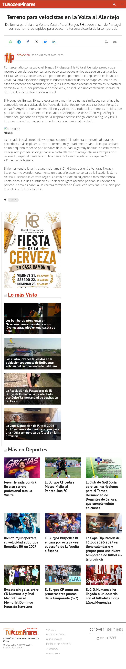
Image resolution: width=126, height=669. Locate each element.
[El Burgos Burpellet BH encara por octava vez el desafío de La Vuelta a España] (63, 523)
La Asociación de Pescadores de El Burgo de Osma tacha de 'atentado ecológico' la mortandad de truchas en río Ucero (32, 395)
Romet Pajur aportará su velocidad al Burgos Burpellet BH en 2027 (21, 542)
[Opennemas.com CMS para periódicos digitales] (106, 633)
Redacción (23, 55)
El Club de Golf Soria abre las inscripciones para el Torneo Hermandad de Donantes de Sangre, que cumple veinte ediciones (102, 495)
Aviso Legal (52, 648)
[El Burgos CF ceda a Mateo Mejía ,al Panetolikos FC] (63, 467)
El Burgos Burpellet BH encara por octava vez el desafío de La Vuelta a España (62, 544)
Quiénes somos (54, 639)
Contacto (51, 629)
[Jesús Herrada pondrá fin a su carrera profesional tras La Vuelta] (22, 467)
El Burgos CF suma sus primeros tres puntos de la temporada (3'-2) (61, 593)
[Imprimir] (106, 42)
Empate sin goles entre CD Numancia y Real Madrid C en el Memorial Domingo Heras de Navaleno (21, 598)
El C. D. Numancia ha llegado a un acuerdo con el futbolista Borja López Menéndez (102, 596)
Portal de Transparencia (58, 644)
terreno (13, 200)
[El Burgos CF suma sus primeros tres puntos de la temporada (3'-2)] (63, 575)
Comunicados (53, 653)
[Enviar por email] (115, 42)
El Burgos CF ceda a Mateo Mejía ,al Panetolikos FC (59, 486)
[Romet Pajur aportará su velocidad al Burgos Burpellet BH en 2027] (22, 523)
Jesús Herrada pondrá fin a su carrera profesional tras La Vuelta (20, 488)
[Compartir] (10, 42)
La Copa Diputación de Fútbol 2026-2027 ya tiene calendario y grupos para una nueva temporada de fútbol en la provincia (32, 431)
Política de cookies (56, 634)
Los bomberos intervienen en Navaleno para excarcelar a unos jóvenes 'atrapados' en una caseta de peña (30, 325)
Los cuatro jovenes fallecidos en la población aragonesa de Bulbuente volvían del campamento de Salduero (31, 362)
